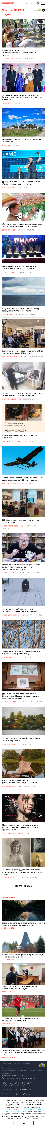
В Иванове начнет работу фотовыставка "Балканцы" (20, 436)
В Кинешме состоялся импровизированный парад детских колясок (19, 52)
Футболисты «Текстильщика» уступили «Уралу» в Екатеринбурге (20, 1019)
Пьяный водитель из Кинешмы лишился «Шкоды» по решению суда (21, 987)
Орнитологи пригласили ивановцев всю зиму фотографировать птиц (21, 652)
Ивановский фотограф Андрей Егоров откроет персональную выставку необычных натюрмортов (21, 567)
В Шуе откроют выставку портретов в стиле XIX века (20, 521)
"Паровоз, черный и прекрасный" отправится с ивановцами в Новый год (20, 610)
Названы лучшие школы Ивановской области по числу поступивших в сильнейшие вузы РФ (23, 1052)
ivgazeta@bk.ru (23, 1094)
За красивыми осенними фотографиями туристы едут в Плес (21, 739)
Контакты (16, 1064)
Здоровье (28, 744)
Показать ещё (23, 886)
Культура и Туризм (25, 59)
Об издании (6, 1064)
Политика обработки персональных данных (19, 1078)
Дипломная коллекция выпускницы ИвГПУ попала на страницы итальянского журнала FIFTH (21, 827)
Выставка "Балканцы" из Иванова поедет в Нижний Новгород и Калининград (22, 394)
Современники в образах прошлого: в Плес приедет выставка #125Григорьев (22, 352)
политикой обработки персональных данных (23, 1110)
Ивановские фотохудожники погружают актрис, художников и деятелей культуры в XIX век (22, 872)
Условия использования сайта (13, 1075)
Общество (20, 103)
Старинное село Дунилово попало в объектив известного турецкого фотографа (23, 924)
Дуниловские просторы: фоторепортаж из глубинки (21, 140)
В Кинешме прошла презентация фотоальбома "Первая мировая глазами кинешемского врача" (20, 696)
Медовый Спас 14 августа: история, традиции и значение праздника (23, 956)
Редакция (26, 1064)
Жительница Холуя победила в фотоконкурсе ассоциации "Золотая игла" (21, 781)
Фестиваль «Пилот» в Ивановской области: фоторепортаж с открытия (19, 267)
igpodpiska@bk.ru (24, 1089)
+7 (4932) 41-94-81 (28, 3)
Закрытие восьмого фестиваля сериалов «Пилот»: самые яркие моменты (22, 183)
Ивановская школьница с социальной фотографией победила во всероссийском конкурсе (22, 97)
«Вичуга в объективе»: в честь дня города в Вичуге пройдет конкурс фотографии (22, 225)
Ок (23, 1123)
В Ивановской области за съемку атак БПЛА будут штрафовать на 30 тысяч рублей (22, 479)
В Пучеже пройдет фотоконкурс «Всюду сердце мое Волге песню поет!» (20, 310)
